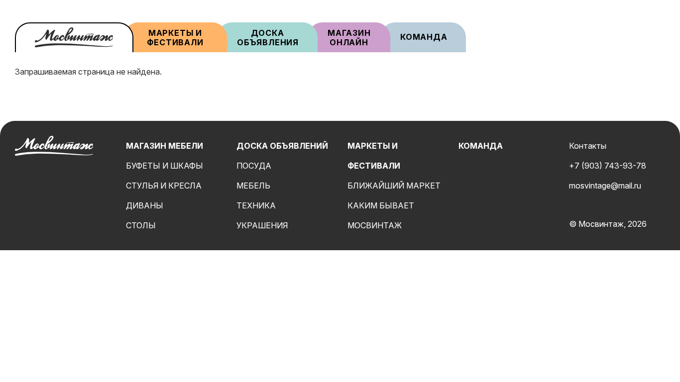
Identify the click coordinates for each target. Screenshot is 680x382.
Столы (141, 225)
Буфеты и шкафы (164, 166)
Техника (256, 205)
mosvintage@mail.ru (605, 186)
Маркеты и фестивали (175, 37)
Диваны (144, 205)
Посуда (253, 166)
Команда (424, 37)
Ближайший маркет (394, 186)
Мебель (253, 186)
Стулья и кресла (164, 186)
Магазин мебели (164, 146)
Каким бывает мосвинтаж (380, 215)
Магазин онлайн (349, 37)
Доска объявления (268, 37)
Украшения (262, 225)
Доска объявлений (282, 146)
